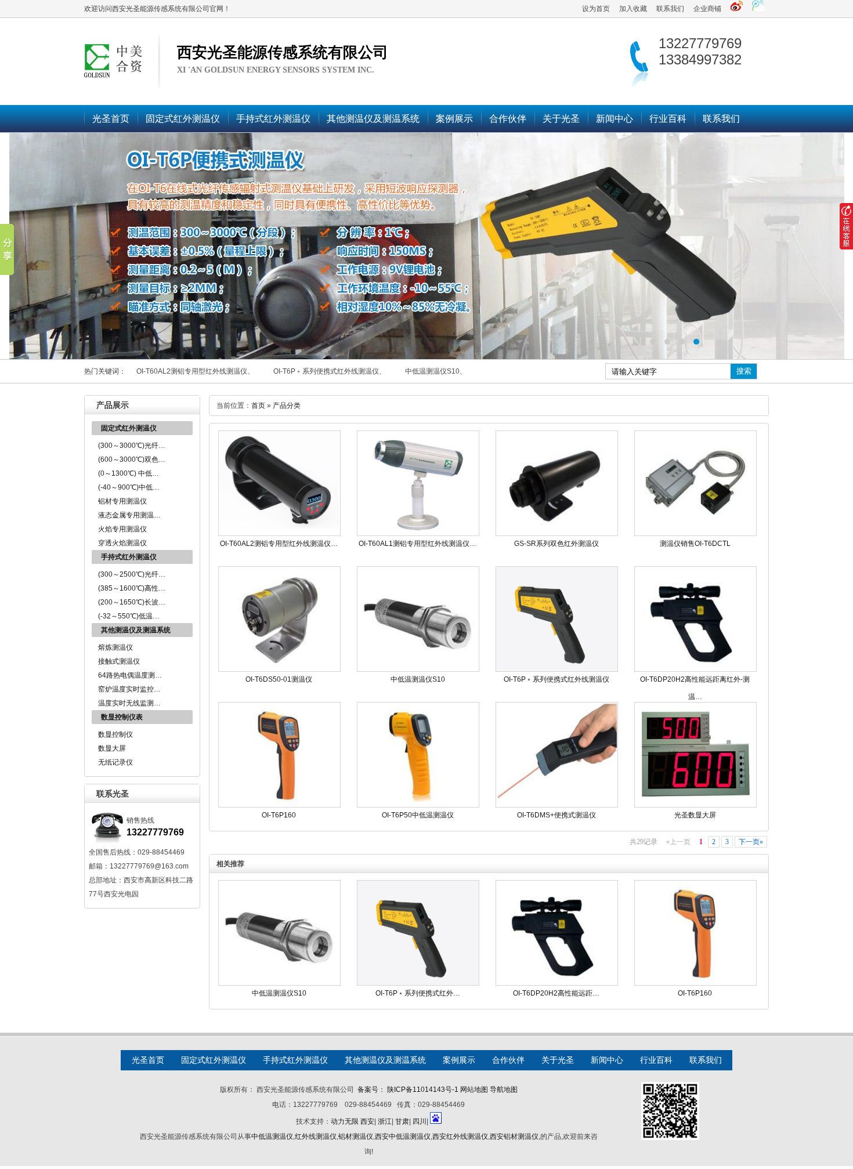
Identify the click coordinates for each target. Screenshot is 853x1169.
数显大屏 (112, 748)
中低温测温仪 (272, 1136)
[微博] (758, 9)
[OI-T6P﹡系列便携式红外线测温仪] (557, 669)
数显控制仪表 (122, 717)
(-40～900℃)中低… (129, 487)
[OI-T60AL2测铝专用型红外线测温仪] (279, 534)
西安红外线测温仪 (460, 1136)
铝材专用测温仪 (122, 501)
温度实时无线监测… (129, 703)
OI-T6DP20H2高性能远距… (556, 993)
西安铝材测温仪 (514, 1136)
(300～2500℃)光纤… (131, 574)
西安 (367, 1121)
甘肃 (402, 1121)
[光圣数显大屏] (695, 805)
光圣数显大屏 (695, 815)
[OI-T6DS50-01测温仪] (279, 669)
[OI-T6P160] (279, 805)
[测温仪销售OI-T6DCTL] (695, 534)
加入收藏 (633, 9)
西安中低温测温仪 (403, 1136)
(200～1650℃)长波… (131, 602)
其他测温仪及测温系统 (373, 119)
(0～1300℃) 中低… (128, 473)
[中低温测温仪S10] (418, 669)
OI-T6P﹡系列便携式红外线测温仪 (556, 679)
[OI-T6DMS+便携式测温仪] (557, 805)
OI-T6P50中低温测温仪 (418, 815)
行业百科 (667, 119)
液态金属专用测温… (129, 515)
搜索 (743, 371)
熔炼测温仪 (115, 647)
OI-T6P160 (279, 815)
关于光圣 (561, 119)
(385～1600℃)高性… (131, 588)
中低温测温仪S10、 (436, 371)
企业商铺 (707, 9)
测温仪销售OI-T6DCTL (695, 544)
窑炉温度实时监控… (129, 689)
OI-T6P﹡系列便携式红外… (417, 993)
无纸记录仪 (115, 762)
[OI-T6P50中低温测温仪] (418, 805)
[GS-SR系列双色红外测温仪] (557, 534)
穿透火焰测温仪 (122, 543)
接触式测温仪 (119, 661)
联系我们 (670, 9)
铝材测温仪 (355, 1136)
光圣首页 (110, 119)
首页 (258, 405)
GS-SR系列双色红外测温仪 (556, 544)
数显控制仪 (115, 734)
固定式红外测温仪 (183, 119)
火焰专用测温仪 (122, 529)
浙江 (385, 1121)
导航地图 (504, 1089)
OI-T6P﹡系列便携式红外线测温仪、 (329, 371)
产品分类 (287, 405)
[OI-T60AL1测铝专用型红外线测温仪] (418, 534)
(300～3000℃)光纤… (131, 445)
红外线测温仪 (316, 1136)
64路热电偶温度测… (130, 675)
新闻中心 (614, 119)
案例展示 (454, 119)
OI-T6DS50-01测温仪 (278, 679)
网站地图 (474, 1089)
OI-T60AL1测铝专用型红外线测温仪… (417, 544)
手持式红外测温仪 (273, 119)
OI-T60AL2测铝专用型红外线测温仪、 (195, 371)
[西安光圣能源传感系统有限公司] (426, 246)
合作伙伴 (507, 119)
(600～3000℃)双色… (131, 459)
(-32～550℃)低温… (129, 616)
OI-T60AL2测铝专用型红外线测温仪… (279, 544)
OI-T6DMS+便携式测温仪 (556, 815)
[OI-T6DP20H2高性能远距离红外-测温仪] (695, 669)
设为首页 (596, 9)
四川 (419, 1121)
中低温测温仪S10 (418, 679)
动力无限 (345, 1121)
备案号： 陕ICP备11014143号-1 (407, 1089)
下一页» (751, 842)
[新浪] (737, 9)
